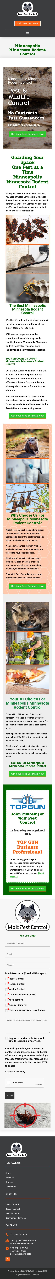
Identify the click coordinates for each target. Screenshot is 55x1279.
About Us (10, 1177)
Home (8, 1173)
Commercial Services (16, 1218)
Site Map (35, 1275)
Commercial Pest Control (22, 994)
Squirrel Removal (17, 1005)
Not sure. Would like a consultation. (27, 1010)
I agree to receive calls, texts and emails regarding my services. (26, 1039)
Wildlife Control (17, 989)
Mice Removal (16, 1000)
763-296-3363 (28, 936)
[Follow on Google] (8, 1259)
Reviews (9, 1182)
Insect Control (16, 978)
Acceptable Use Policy (15, 1072)
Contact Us (11, 1186)
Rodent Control (17, 984)
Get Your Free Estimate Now (27, 134)
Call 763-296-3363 (27, 23)
